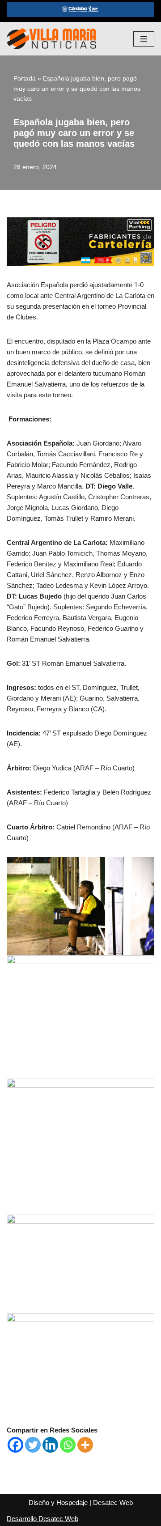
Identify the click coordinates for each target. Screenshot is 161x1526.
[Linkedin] (50, 1445)
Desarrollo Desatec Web (42, 1518)
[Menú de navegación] (143, 39)
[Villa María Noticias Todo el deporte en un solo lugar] (51, 38)
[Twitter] (33, 1445)
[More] (85, 1445)
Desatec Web (113, 1502)
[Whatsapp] (68, 1445)
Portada (24, 78)
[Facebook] (15, 1445)
